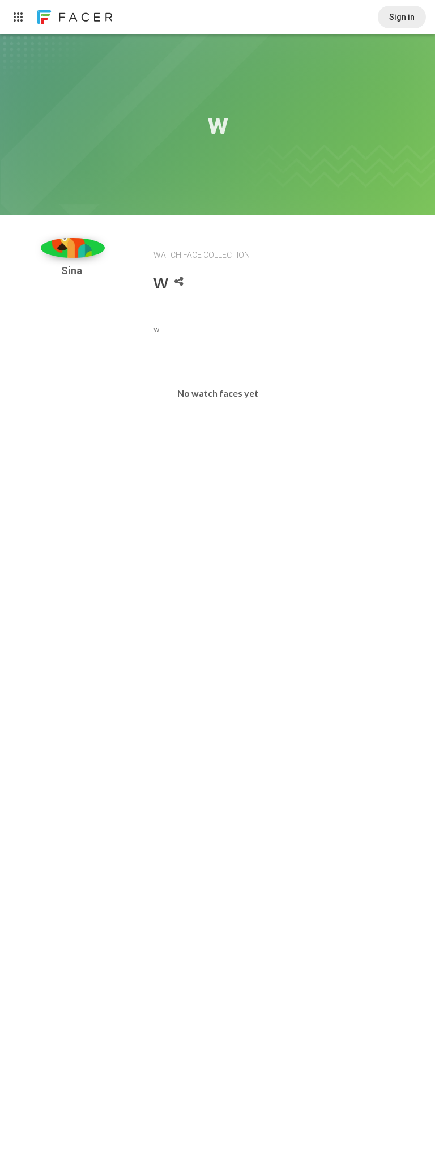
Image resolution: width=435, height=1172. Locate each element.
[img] (73, 248)
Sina (72, 271)
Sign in (402, 17)
